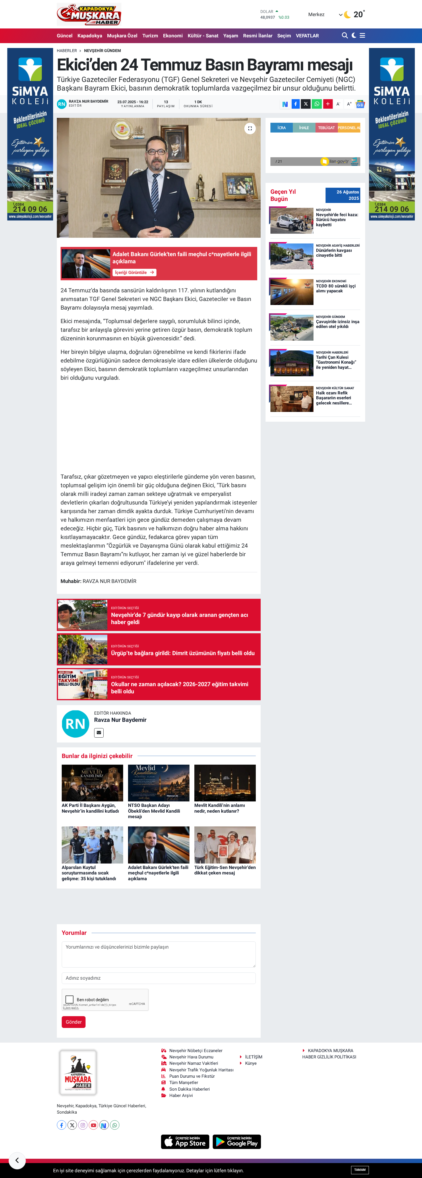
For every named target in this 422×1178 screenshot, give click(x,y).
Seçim (284, 36)
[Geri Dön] (17, 1160)
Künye (251, 1063)
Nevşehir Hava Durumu (191, 1057)
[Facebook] (61, 1125)
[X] (72, 1125)
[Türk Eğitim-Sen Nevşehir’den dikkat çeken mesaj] (225, 844)
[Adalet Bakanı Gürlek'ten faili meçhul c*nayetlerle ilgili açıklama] (158, 844)
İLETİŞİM (253, 1057)
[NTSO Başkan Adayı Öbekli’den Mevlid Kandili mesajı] (158, 782)
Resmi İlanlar (257, 36)
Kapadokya (90, 36)
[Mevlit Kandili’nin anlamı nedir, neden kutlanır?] (225, 782)
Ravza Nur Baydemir (120, 719)
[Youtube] (93, 1125)
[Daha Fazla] (328, 104)
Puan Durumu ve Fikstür (192, 1076)
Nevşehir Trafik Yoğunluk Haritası (201, 1070)
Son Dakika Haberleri (189, 1089)
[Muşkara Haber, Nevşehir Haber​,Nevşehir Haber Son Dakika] (89, 14)
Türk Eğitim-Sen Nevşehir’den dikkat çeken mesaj (225, 870)
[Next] (104, 1125)
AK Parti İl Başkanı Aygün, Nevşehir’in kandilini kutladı (90, 808)
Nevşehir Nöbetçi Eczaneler (195, 1050)
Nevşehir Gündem (102, 50)
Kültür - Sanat (203, 36)
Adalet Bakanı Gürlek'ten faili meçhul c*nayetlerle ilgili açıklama (158, 873)
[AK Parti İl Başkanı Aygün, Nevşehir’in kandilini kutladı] (92, 782)
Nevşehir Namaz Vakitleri (193, 1063)
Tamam (360, 1170)
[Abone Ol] (360, 104)
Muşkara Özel (122, 36)
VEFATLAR (307, 36)
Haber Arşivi (181, 1095)
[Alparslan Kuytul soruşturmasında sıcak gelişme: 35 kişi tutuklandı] (92, 844)
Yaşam (230, 36)
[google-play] (237, 1141)
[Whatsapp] (114, 1125)
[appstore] (186, 1141)
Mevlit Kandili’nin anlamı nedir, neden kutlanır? (219, 808)
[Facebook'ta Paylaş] (296, 104)
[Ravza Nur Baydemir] (75, 723)
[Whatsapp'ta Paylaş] (317, 104)
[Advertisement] (159, 427)
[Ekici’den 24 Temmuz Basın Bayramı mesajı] (159, 177)
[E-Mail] (99, 733)
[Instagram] (83, 1125)
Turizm (150, 36)
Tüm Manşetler (183, 1082)
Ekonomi (173, 36)
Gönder (74, 1022)
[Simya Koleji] (30, 134)
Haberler (67, 50)
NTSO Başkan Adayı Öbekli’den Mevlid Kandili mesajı (154, 811)
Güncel (65, 36)
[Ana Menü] (361, 36)
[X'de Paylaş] (306, 104)
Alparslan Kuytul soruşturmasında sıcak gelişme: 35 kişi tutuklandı (89, 873)
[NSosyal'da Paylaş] (285, 104)
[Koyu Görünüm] (353, 36)
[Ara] (345, 36)
